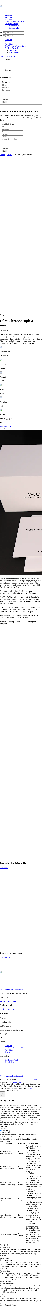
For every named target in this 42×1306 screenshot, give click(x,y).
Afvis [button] (11, 1090)
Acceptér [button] (16, 1090)
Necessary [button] (4, 1128)
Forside (2, 155)
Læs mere (3, 868)
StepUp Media (17, 1082)
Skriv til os (12, 56)
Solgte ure (8, 17)
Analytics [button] (3, 1269)
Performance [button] (4, 1258)
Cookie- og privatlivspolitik (27, 1080)
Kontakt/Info (14, 28)
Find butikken (5, 957)
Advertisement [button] (5, 1281)
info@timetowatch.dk (8, 1009)
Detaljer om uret (8, 429)
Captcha (5, 100)
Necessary (6, 1131)
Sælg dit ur (9, 19)
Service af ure (14, 26)
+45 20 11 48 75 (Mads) (9, 1001)
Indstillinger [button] (4, 1090)
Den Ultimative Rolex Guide (15, 22)
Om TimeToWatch (11, 24)
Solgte (9, 155)
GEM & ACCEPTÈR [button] (8, 1305)
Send (4, 102)
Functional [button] (4, 1245)
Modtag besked (5, 426)
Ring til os (4, 56)
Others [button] (2, 1294)
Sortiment (8, 15)
